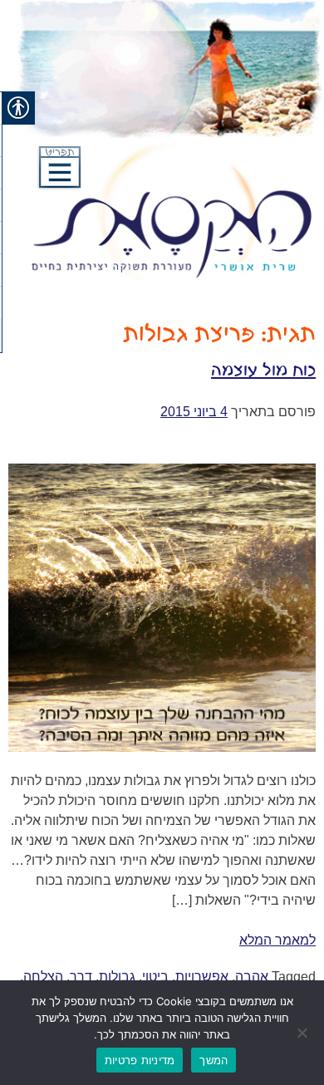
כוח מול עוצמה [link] (263, 370)
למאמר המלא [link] (277, 940)
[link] (194, 412)
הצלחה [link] (43, 977)
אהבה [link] (251, 977)
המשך (213, 1060)
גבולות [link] (117, 977)
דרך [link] (81, 977)
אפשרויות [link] (201, 977)
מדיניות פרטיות (140, 1060)
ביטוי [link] (155, 977)
